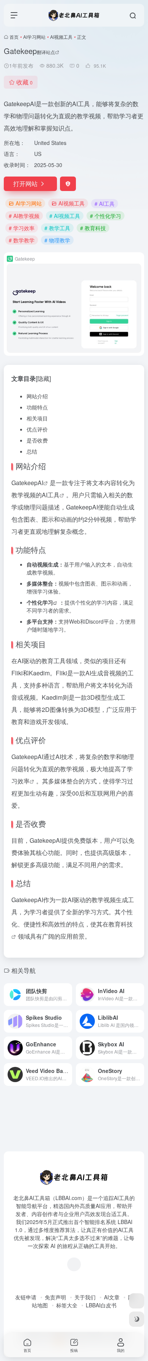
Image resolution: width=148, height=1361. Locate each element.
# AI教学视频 (24, 216)
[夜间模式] (136, 1319)
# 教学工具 (57, 228)
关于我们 (85, 1297)
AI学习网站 (34, 36)
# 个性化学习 (105, 216)
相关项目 (37, 418)
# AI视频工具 (64, 216)
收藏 (24, 82)
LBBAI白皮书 (101, 1305)
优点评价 (37, 429)
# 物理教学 (57, 240)
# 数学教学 (22, 240)
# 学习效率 (22, 228)
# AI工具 (104, 203)
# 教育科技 (93, 228)
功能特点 (37, 407)
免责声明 (55, 1297)
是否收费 (37, 440)
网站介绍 (37, 396)
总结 (32, 451)
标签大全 (66, 1305)
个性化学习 (40, 602)
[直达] (68, 994)
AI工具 (51, 494)
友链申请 (25, 1297)
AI (40, 482)
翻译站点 (46, 52)
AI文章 (112, 1297)
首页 (14, 36)
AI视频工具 (61, 36)
